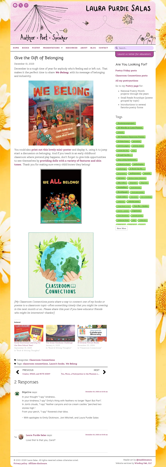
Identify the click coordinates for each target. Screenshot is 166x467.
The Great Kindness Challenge (59, 343)
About (84, 48)
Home (16, 48)
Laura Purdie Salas (36, 435)
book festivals (135, 187)
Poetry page (132, 86)
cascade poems (137, 215)
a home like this (123, 150)
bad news (121, 178)
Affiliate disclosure (37, 463)
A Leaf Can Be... (124, 155)
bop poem (134, 197)
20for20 (120, 132)
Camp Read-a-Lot (124, 206)
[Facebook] (15, 5)
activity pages (123, 146)
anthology (122, 169)
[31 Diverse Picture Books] (92, 333)
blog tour (144, 183)
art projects (122, 173)
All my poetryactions (126, 80)
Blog (93, 48)
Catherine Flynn (123, 220)
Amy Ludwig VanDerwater (127, 160)
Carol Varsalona (123, 215)
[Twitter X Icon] (21, 5)
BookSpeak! (123, 192)
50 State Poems (123, 141)
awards (147, 173)
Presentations (51, 48)
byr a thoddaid (146, 197)
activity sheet (138, 146)
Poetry (36, 48)
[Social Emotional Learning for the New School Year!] (28, 333)
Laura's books (56, 363)
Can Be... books (141, 206)
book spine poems (137, 192)
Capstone (136, 211)
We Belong (71, 363)
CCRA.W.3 (143, 220)
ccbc (134, 220)
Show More (121, 228)
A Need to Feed (123, 164)
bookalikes (122, 187)
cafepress (121, 201)
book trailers (122, 197)
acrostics (136, 141)
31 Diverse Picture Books (88, 343)
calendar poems (133, 201)
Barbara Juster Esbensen (137, 178)
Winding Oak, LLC (143, 463)
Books (25, 48)
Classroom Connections (42, 360)
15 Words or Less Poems (130, 127)
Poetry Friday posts (126, 70)
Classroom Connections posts (131, 75)
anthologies (138, 164)
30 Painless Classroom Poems (131, 137)
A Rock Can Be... (137, 169)
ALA (133, 150)
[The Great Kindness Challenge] (60, 333)
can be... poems (123, 211)
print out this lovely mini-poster (51, 149)
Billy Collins (122, 183)
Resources (72, 48)
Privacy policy (20, 463)
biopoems (133, 183)
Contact (103, 48)
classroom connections (35, 363)
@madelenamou (144, 460)
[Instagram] (26, 5)
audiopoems (135, 173)
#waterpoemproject (126, 123)
